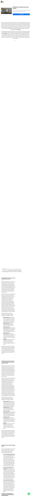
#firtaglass (4, 271)
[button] (29, 494)
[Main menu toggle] (29, 2)
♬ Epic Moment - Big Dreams (17, 271)
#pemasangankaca (11, 270)
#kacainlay (16, 270)
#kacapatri (19, 270)
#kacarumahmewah (9, 271)
